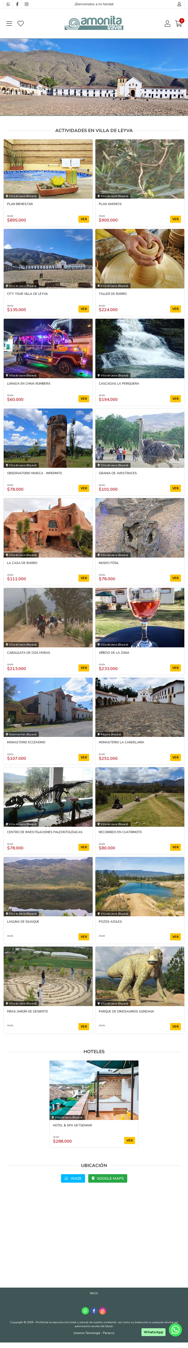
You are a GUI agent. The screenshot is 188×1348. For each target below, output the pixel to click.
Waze (76, 1178)
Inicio (94, 1293)
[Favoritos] (20, 23)
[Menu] (9, 23)
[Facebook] (17, 4)
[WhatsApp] (8, 4)
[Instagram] (26, 4)
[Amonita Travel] (94, 23)
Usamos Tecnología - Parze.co (94, 1333)
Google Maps (110, 1178)
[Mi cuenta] (179, 4)
